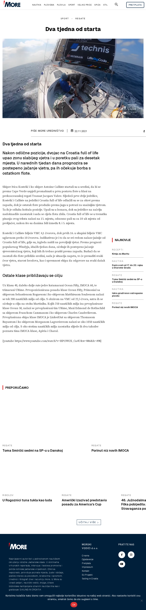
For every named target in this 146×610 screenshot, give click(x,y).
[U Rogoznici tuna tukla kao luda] (29, 476)
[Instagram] (131, 554)
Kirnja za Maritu (120, 253)
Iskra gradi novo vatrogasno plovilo (127, 294)
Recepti (117, 250)
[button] (116, 5)
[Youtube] (121, 564)
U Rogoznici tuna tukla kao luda (27, 500)
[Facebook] (121, 554)
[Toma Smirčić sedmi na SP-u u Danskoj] (44, 418)
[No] (141, 600)
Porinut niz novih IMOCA (110, 450)
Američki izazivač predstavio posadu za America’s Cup (84, 502)
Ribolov (8, 495)
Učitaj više (87, 522)
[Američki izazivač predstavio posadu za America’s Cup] (89, 476)
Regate (80, 18)
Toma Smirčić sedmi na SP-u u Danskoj (32, 450)
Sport (65, 18)
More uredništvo (51, 130)
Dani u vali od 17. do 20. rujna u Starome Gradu (127, 266)
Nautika (118, 261)
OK (74, 604)
